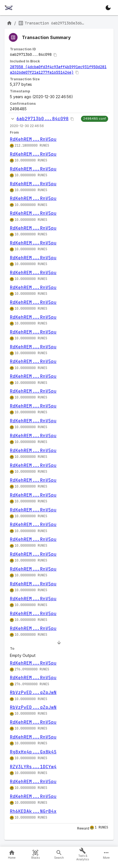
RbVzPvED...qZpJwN (33, 692)
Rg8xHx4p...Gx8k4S (33, 752)
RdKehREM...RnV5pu (33, 139)
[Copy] (55, 55)
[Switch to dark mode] (108, 7)
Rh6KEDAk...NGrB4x (33, 811)
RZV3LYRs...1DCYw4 (33, 767)
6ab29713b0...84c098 (42, 119)
